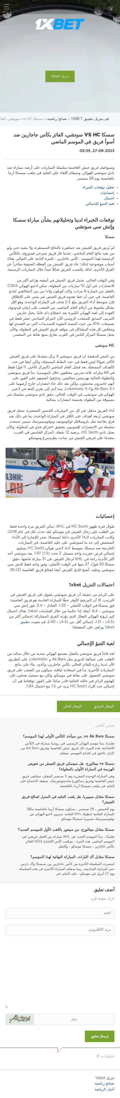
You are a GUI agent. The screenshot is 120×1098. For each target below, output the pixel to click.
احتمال (109, 198)
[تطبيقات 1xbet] (60, 24)
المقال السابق (104, 706)
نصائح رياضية (104, 1083)
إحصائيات (107, 193)
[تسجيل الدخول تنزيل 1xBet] (113, 7)
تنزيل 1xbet (60, 76)
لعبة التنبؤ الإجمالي (100, 203)
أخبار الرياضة (104, 1089)
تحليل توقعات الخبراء (98, 187)
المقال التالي (72, 706)
